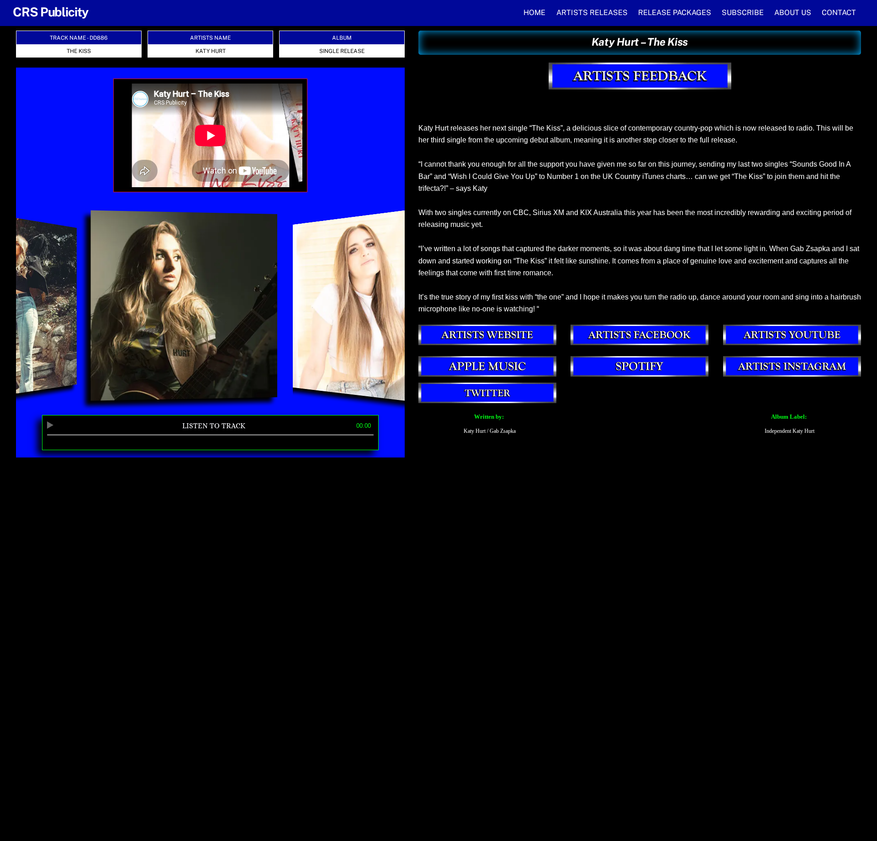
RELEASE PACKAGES (674, 12)
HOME (534, 12)
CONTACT (839, 12)
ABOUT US (792, 12)
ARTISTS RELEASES (592, 12)
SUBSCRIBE (743, 12)
